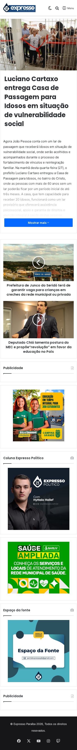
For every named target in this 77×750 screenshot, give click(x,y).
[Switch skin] (50, 9)
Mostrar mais (37, 222)
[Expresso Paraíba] (19, 8)
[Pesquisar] (57, 9)
